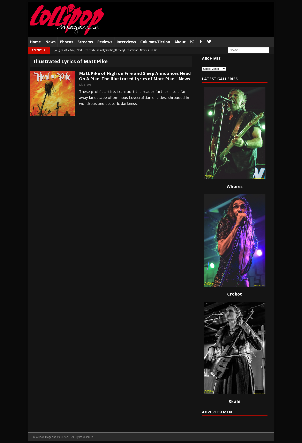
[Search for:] (248, 50)
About (180, 41)
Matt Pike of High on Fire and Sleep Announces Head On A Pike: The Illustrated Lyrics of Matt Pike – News (135, 76)
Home (35, 41)
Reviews (104, 41)
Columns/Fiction (155, 41)
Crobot (234, 294)
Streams (85, 41)
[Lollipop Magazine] (67, 19)
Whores (235, 186)
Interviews (126, 41)
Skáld (235, 401)
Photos (66, 41)
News (50, 41)
